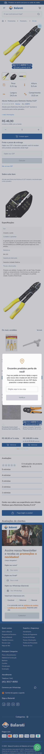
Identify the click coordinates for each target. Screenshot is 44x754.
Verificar (22, 397)
